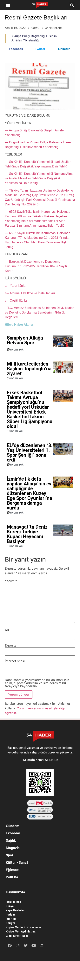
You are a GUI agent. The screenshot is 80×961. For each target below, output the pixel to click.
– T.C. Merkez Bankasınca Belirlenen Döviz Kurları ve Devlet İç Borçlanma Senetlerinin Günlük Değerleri (39, 312)
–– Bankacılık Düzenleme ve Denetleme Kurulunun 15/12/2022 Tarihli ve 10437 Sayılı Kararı (36, 266)
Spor (9, 855)
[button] (8, 5)
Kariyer (10, 923)
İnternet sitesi (15, 661)
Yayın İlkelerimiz (16, 910)
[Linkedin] (41, 945)
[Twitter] (26, 945)
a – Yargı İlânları (16, 285)
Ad (7, 629)
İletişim (11, 914)
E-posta (11, 645)
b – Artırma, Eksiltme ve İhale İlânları (30, 293)
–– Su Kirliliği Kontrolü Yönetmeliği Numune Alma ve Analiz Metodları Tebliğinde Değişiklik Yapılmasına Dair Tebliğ (39, 178)
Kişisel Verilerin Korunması (23, 927)
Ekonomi (13, 833)
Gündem (12, 826)
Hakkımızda (13, 901)
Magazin (13, 848)
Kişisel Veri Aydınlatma (21, 931)
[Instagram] (18, 945)
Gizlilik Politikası (17, 935)
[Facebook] (10, 945)
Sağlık (11, 840)
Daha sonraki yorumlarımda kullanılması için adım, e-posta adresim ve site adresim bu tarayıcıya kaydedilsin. (37, 683)
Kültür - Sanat (17, 862)
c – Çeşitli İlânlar (16, 300)
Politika (12, 877)
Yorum (11, 580)
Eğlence (12, 870)
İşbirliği (11, 918)
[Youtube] (33, 945)
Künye (10, 906)
